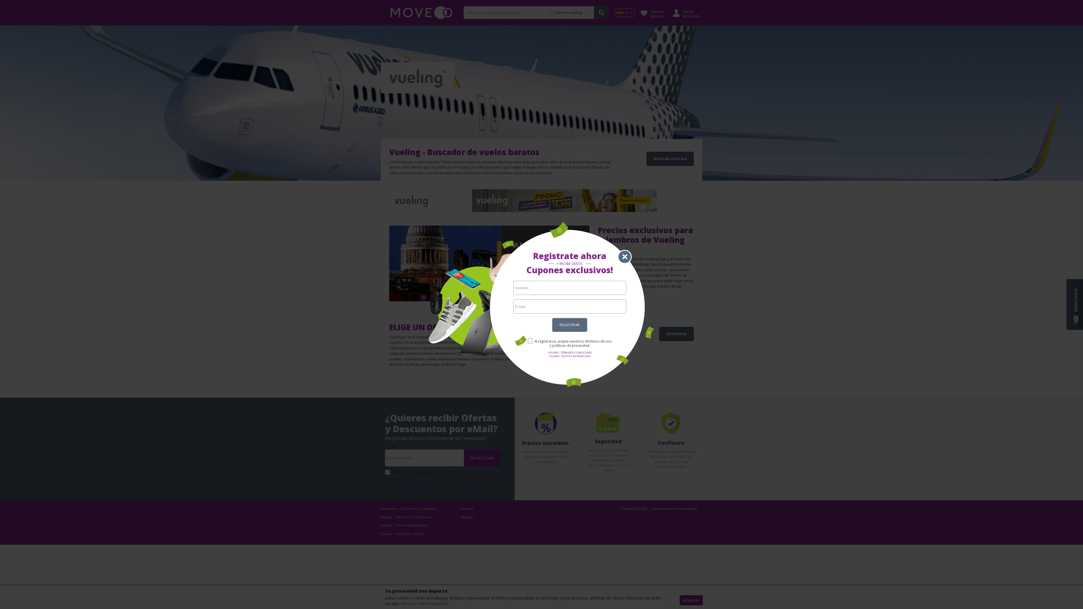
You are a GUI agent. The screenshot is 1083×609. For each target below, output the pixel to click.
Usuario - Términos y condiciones (570, 352)
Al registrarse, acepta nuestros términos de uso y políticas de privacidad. (573, 343)
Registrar (570, 324)
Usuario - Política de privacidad (570, 356)
